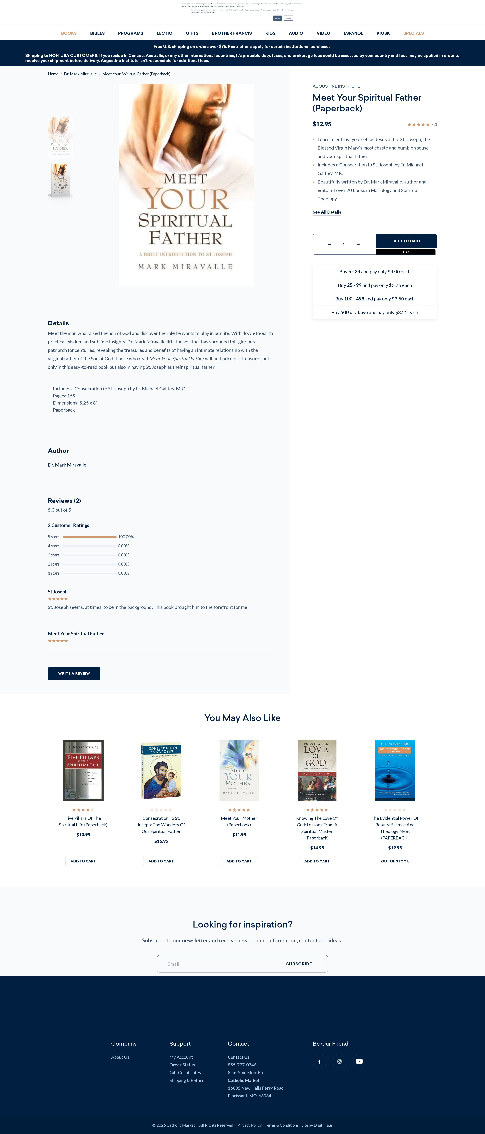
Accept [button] (277, 18)
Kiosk (383, 33)
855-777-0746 (242, 1064)
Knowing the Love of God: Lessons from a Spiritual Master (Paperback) (317, 827)
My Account (181, 1057)
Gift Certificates (185, 1072)
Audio (296, 33)
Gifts (192, 33)
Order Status (182, 1064)
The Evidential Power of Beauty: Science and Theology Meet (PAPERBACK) (395, 827)
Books (69, 33)
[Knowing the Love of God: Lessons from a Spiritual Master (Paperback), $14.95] (317, 770)
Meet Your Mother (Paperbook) (239, 821)
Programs (130, 33)
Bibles (97, 33)
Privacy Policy (249, 1125)
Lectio (164, 33)
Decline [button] (288, 18)
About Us (120, 1057)
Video (323, 33)
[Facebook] (319, 1061)
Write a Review (74, 673)
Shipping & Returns (188, 1080)
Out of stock (395, 861)
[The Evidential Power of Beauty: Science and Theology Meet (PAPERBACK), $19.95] (395, 770)
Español (353, 33)
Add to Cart (407, 241)
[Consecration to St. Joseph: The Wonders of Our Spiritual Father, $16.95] (161, 770)
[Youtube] (359, 1061)
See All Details (327, 212)
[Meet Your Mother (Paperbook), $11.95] (239, 770)
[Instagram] (339, 1061)
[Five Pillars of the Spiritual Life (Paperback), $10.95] (83, 770)
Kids (270, 33)
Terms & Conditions (282, 1125)
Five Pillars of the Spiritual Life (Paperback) (83, 821)
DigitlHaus (323, 1125)
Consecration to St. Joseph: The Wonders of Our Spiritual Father (161, 824)
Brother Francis (232, 33)
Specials (413, 33)
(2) (434, 124)
